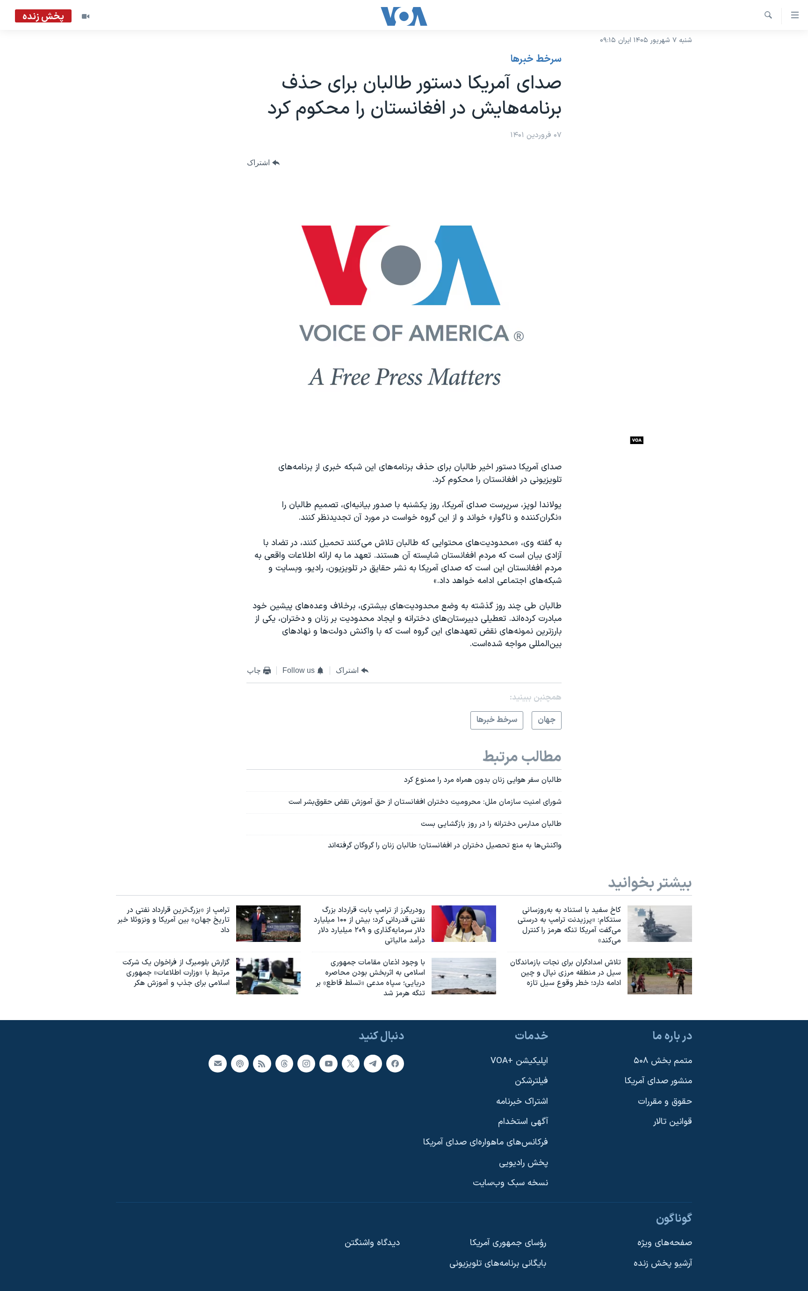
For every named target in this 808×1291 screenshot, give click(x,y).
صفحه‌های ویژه (664, 1243)
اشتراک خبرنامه (522, 1101)
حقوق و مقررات (665, 1101)
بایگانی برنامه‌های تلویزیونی (497, 1263)
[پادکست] (240, 1063)
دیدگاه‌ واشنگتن (372, 1243)
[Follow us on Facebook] (395, 1063)
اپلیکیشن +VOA (519, 1061)
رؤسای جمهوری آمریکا (508, 1243)
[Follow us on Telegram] (373, 1063)
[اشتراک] (217, 1063)
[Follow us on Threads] (284, 1063)
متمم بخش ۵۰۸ (663, 1061)
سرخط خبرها (536, 59)
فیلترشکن (531, 1081)
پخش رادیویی (523, 1163)
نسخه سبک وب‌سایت (510, 1183)
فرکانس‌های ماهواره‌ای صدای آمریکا (485, 1142)
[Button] (263, 163)
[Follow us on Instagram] (306, 1063)
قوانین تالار (672, 1122)
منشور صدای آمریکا (658, 1081)
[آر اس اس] (262, 1063)
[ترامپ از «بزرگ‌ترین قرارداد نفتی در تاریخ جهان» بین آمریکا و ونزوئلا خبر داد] (268, 923)
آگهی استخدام (523, 1122)
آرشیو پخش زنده (663, 1263)
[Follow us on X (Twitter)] (351, 1063)
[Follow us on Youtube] (328, 1063)
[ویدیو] (86, 16)
